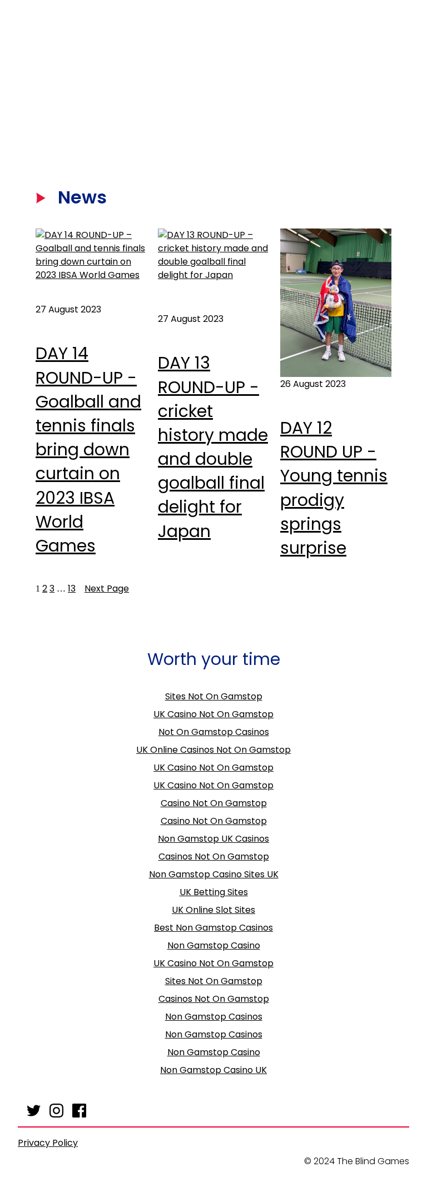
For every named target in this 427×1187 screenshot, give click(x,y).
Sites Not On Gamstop (213, 696)
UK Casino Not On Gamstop (213, 714)
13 (72, 588)
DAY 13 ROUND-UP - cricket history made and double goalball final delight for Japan (213, 447)
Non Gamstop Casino (213, 945)
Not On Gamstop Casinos (213, 732)
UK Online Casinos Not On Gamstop (213, 749)
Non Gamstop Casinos (213, 1016)
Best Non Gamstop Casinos (213, 927)
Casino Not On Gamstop (214, 803)
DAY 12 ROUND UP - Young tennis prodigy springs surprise (334, 488)
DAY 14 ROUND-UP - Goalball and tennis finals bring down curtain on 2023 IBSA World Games (88, 449)
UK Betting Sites (214, 892)
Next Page (107, 588)
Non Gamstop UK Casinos (213, 838)
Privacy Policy (48, 1142)
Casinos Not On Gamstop (213, 856)
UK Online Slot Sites (213, 909)
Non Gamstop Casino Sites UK (214, 874)
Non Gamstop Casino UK (213, 1070)
